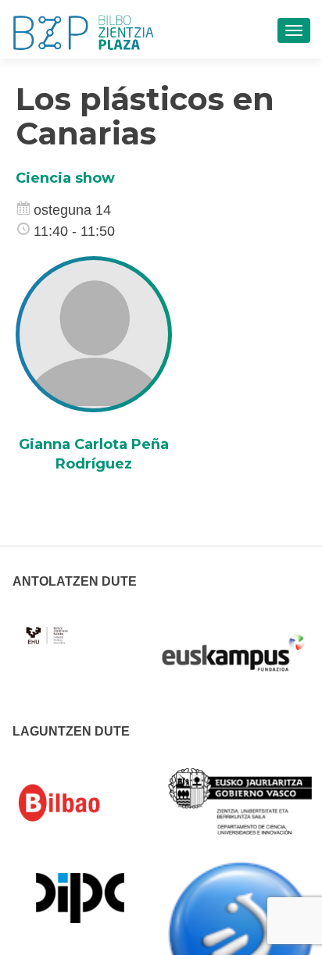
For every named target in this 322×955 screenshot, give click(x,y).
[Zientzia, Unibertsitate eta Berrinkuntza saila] (240, 800)
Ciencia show (65, 178)
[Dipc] (80, 896)
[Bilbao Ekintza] (80, 803)
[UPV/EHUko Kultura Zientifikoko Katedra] (48, 626)
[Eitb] (240, 932)
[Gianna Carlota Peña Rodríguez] (94, 333)
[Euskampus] (232, 645)
